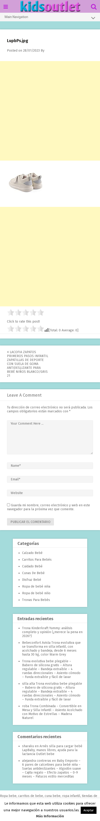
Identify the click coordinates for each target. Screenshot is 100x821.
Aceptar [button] (88, 810)
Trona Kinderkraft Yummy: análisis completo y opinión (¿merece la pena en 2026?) (52, 632)
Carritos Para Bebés (37, 560)
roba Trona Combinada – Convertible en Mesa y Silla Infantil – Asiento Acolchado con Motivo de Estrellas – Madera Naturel (52, 712)
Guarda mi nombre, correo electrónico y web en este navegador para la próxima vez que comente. (48, 507)
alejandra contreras (36, 761)
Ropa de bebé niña (36, 586)
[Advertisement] (50, 111)
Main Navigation (16, 17)
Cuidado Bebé (32, 566)
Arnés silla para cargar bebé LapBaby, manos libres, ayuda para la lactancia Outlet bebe (52, 750)
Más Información (50, 816)
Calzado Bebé (32, 553)
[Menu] (5, 6)
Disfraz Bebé (31, 580)
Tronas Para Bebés (36, 600)
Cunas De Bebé (33, 573)
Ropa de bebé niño (36, 593)
